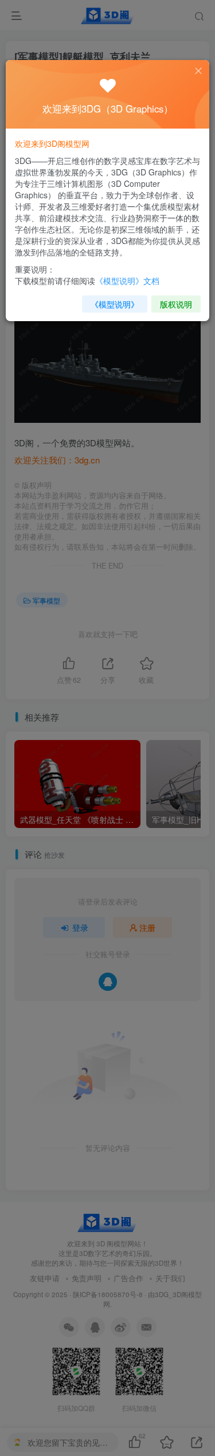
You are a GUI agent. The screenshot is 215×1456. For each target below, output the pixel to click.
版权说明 (176, 304)
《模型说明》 (115, 304)
